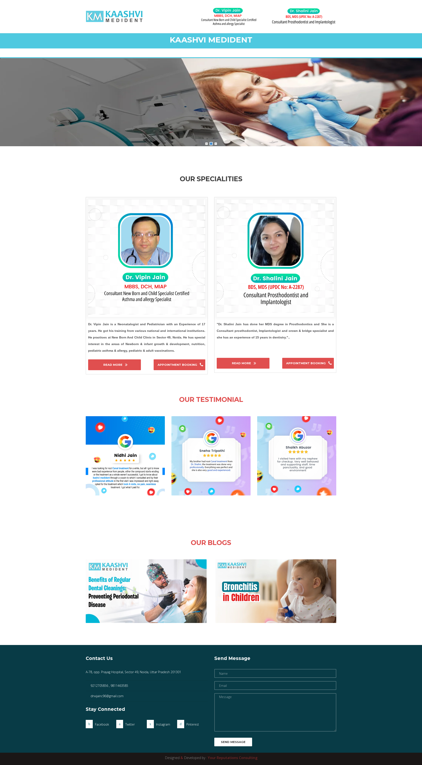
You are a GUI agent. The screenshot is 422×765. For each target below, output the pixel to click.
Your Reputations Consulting (232, 757)
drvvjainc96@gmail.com (107, 696)
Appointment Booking (178, 364)
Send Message (233, 742)
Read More (113, 364)
